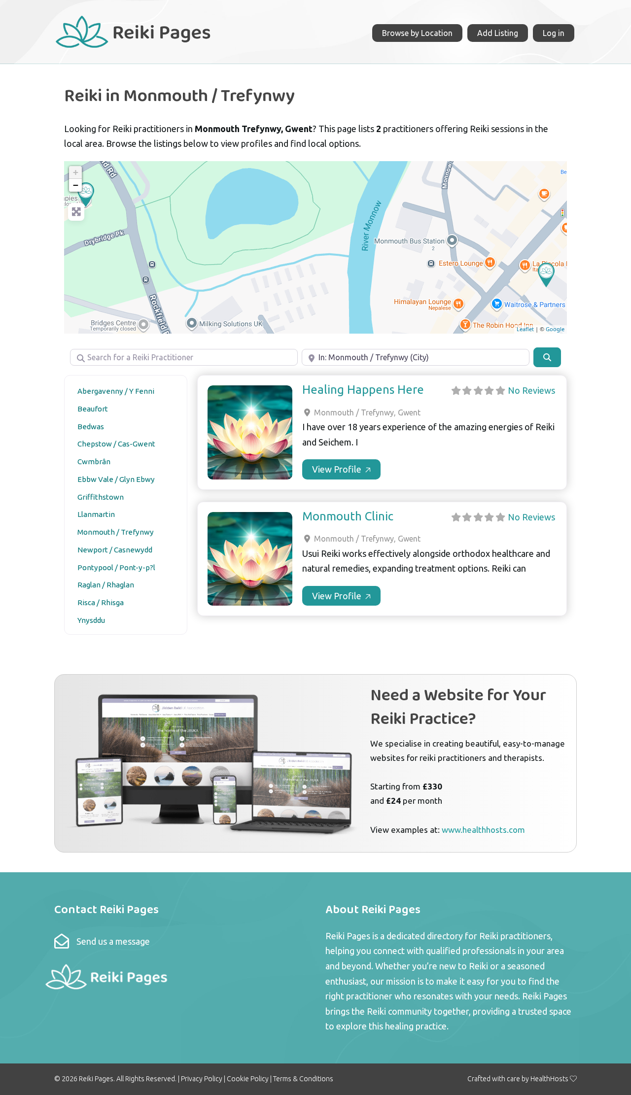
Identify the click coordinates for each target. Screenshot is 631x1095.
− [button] (75, 185)
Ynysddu (91, 620)
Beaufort (92, 409)
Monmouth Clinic (347, 516)
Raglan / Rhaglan (105, 585)
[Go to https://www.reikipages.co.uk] (132, 30)
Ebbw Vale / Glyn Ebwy (116, 479)
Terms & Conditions (303, 1079)
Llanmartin (96, 514)
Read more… (341, 469)
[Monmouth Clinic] (546, 275)
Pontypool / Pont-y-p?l (116, 567)
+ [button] (75, 172)
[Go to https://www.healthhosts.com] (315, 763)
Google (555, 329)
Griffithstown (100, 497)
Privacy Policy (201, 1079)
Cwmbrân (93, 461)
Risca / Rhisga (100, 602)
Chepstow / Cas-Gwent (116, 444)
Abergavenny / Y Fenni (115, 391)
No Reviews (531, 390)
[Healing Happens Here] (85, 194)
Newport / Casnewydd (114, 550)
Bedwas (90, 426)
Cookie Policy (248, 1079)
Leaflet (525, 329)
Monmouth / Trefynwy (115, 532)
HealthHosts (549, 1079)
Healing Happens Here (363, 389)
